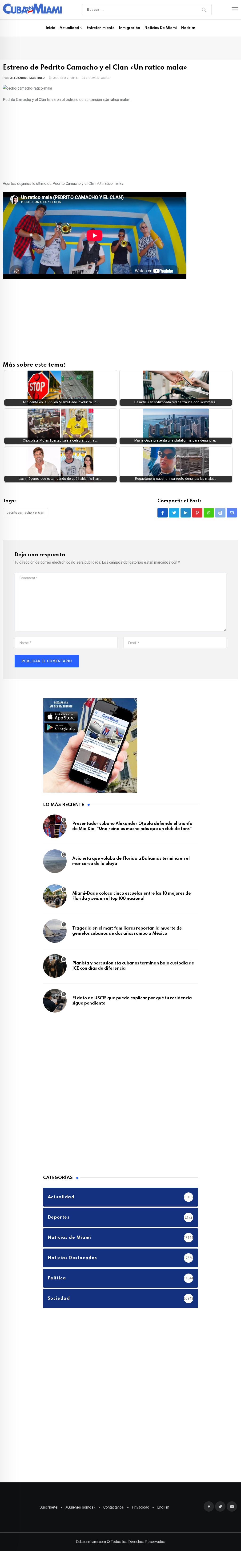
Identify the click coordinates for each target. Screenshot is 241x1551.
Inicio (50, 28)
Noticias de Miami (160, 28)
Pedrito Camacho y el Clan (25, 512)
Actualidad (69, 28)
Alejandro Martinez (27, 78)
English (163, 1507)
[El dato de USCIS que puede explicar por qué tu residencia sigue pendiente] (55, 1001)
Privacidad (140, 1507)
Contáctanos (113, 1507)
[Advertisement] (120, 141)
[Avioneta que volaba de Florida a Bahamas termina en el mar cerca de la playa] (55, 861)
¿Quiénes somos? (80, 1507)
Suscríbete (48, 1507)
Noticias (188, 28)
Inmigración (129, 28)
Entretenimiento (101, 28)
